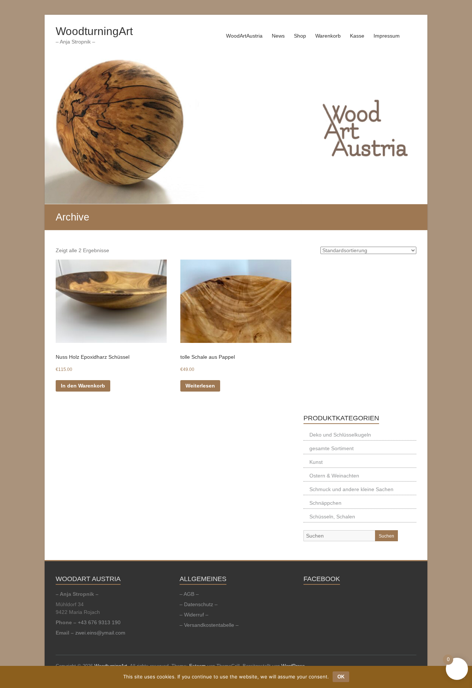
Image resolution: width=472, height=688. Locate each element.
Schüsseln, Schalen (332, 517)
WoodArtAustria (244, 36)
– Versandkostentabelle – (209, 625)
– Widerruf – (194, 615)
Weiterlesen (200, 386)
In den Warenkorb (83, 386)
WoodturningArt (94, 31)
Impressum (387, 36)
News (278, 36)
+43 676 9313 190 (99, 622)
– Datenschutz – (199, 604)
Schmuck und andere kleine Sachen (351, 489)
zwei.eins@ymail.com (100, 633)
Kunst (316, 462)
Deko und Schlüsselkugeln (340, 435)
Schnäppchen (325, 503)
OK (340, 677)
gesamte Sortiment (331, 448)
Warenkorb (328, 36)
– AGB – (189, 594)
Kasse (357, 36)
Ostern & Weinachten (334, 476)
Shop (300, 36)
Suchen (386, 536)
